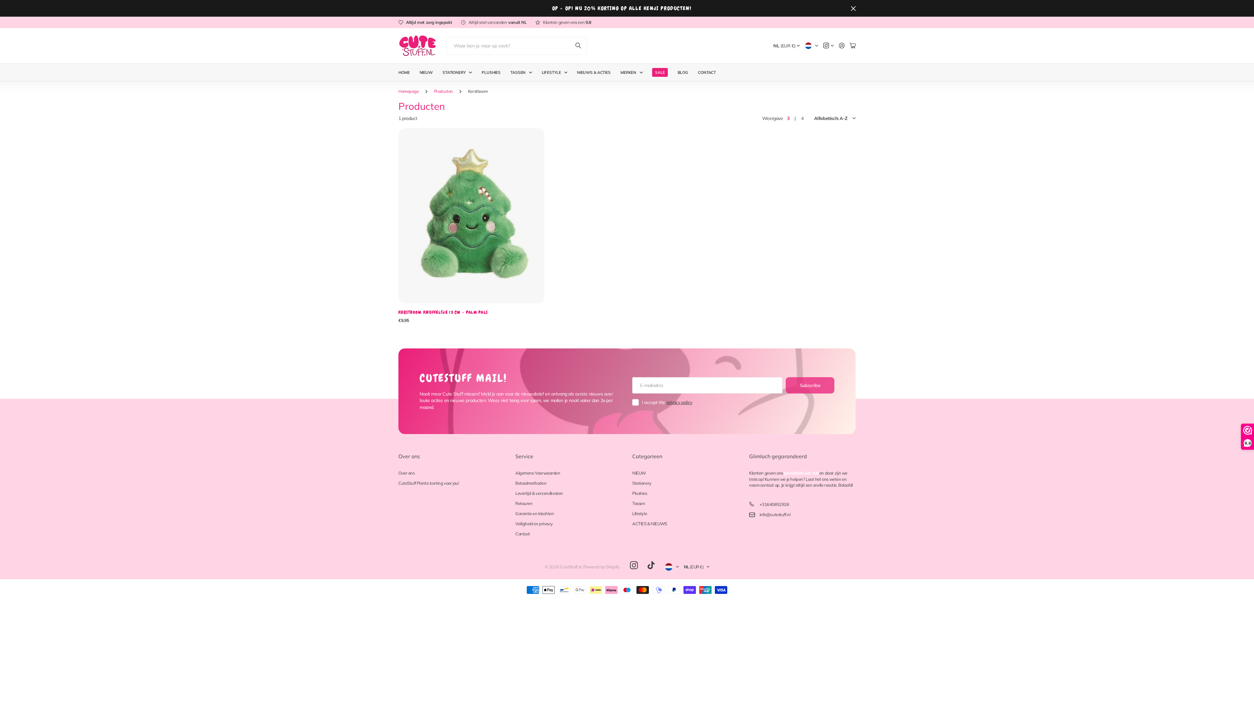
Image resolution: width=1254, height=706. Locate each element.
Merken (628, 72)
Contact (707, 72)
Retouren (524, 503)
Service (524, 456)
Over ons (409, 456)
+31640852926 (774, 504)
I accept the (667, 402)
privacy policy (679, 402)
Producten (443, 91)
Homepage (408, 91)
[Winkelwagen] (853, 46)
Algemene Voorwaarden (537, 473)
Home (404, 72)
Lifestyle (551, 72)
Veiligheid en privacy (534, 523)
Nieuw (426, 72)
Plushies (491, 72)
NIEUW (639, 473)
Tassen (517, 72)
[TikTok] (651, 565)
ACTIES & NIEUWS (649, 523)
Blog (683, 72)
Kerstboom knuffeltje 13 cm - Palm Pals (443, 312)
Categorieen (647, 456)
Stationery (454, 72)
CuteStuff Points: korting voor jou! (428, 483)
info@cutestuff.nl (775, 514)
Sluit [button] (853, 8)
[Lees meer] (828, 46)
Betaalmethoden (530, 483)
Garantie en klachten (534, 513)
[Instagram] (634, 566)
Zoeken (579, 46)
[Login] (842, 46)
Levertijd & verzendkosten (539, 493)
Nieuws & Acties (594, 72)
